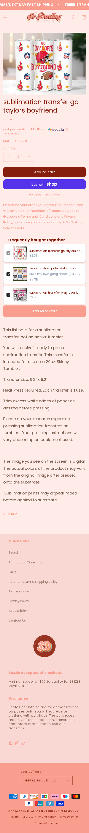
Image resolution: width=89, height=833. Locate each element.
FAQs (12, 572)
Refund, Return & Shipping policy (33, 582)
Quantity (9, 148)
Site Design (66, 811)
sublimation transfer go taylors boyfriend (56, 251)
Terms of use (19, 591)
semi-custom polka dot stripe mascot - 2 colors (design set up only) (56, 268)
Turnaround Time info (25, 562)
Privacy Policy (19, 601)
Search (14, 552)
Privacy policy (69, 816)
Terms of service (46, 823)
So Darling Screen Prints (37, 811)
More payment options (44, 194)
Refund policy (47, 816)
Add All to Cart (44, 311)
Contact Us (17, 620)
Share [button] (12, 513)
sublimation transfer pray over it (53, 292)
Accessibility (18, 611)
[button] (5, 17)
